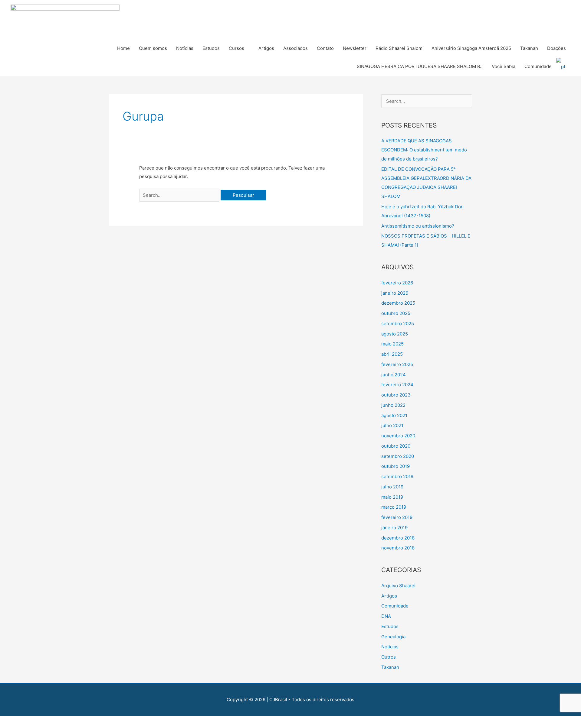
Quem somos (153, 48)
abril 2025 (392, 354)
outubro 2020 (395, 446)
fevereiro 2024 (397, 384)
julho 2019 (392, 487)
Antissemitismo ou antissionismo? (417, 226)
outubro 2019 (395, 466)
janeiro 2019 (394, 527)
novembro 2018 (398, 548)
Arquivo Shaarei (398, 585)
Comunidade (538, 66)
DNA (386, 616)
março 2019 (393, 507)
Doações (556, 48)
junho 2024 (393, 374)
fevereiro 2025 (397, 364)
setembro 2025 (397, 323)
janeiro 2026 (394, 293)
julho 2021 (392, 425)
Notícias (184, 48)
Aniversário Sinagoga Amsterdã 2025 (471, 48)
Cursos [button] (236, 48)
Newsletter (354, 48)
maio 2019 (392, 497)
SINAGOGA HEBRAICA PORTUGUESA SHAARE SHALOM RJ (420, 66)
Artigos (266, 48)
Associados (295, 48)
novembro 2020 (398, 436)
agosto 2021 (394, 415)
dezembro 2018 (398, 538)
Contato (325, 48)
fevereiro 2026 (397, 283)
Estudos (211, 48)
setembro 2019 (397, 476)
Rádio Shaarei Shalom (399, 48)
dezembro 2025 (398, 303)
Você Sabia (503, 66)
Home (123, 48)
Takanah (529, 48)
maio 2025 (392, 344)
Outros (388, 657)
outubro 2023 (396, 395)
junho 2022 (393, 405)
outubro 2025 (395, 313)
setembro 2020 (397, 456)
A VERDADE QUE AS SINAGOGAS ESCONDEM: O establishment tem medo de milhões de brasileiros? (424, 150)
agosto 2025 (394, 334)
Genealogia (393, 637)
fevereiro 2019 (396, 517)
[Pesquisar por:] (180, 195)
